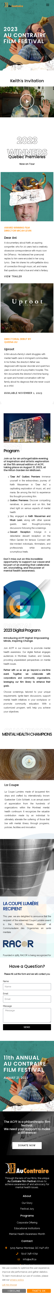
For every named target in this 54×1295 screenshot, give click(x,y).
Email (5, 993)
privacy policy (17, 1280)
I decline (14, 1291)
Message (7, 1006)
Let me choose (9, 1285)
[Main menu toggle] (47, 5)
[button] (27, 102)
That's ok (39, 1291)
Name (6, 981)
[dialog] (27, 1280)
